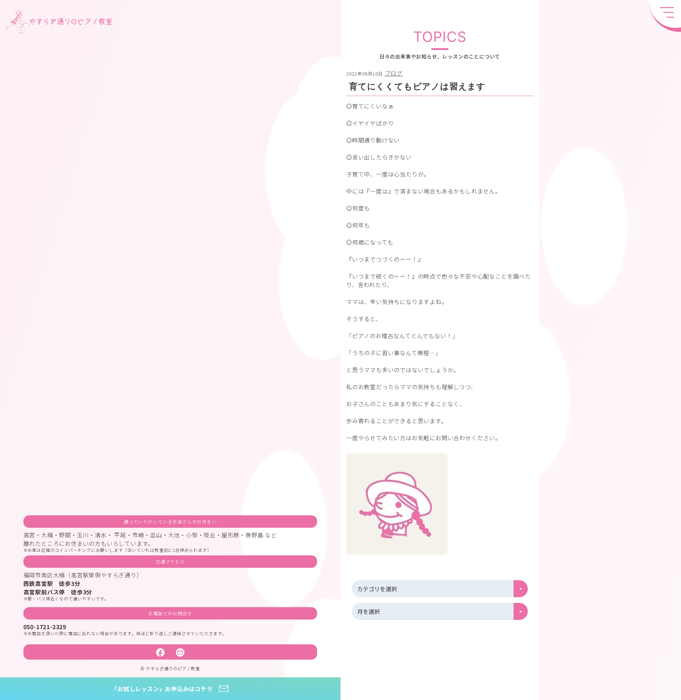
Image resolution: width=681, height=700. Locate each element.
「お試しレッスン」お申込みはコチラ (162, 688)
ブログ (394, 73)
